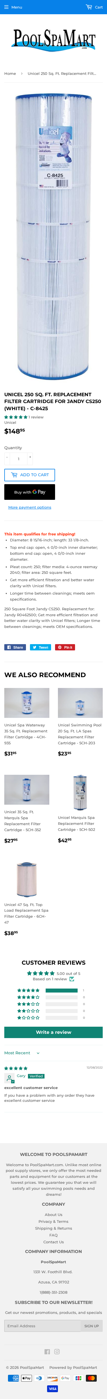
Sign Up (91, 1326)
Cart (98, 7)
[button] (16, 417)
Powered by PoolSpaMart (73, 1367)
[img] (15, 1068)
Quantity (13, 447)
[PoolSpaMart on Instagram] (57, 1352)
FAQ (53, 1235)
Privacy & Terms (53, 1221)
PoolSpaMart (32, 1367)
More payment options (29, 507)
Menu (16, 7)
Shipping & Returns (53, 1228)
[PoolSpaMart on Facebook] (47, 1352)
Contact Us (53, 1242)
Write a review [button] (53, 1032)
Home (10, 73)
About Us (53, 1214)
